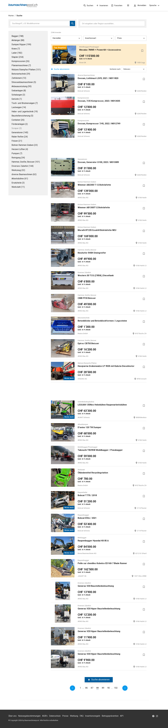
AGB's (45, 716)
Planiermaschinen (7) (21, 65)
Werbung (74, 716)
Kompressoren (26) (20, 61)
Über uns (12, 716)
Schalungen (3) (18, 95)
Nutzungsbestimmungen (29, 716)
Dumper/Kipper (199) (21, 44)
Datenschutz (55, 716)
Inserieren (103, 5)
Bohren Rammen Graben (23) (25, 145)
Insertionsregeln (92, 716)
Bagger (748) (17, 36)
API (122, 716)
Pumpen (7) (17, 153)
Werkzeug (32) (18, 170)
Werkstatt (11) (18, 187)
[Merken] (142, 50)
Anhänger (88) (18, 40)
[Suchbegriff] (72, 23)
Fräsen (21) (17, 141)
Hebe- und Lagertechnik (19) (25, 111)
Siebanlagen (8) (19, 90)
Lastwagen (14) (19, 107)
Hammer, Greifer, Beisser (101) (26, 162)
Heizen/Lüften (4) (20, 149)
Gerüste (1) (17, 99)
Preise (65, 716)
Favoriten (118, 5)
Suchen (90, 5)
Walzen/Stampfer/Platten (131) (26, 69)
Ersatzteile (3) (18, 183)
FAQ (81, 716)
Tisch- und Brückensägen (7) (25, 103)
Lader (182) (17, 53)
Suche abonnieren (61, 69)
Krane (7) (16, 48)
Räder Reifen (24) (20, 136)
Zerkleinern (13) (19, 78)
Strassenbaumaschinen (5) (24, 82)
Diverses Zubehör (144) (22, 166)
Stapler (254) (17, 57)
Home (11, 16)
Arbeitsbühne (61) (20, 178)
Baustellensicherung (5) (22, 115)
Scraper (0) (17, 128)
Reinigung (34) (18, 157)
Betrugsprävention (110, 716)
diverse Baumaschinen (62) (24, 174)
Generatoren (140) (20, 132)
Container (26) (18, 120)
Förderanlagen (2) (20, 124)
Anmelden (142, 5)
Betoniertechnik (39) (21, 74)
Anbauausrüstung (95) (22, 86)
